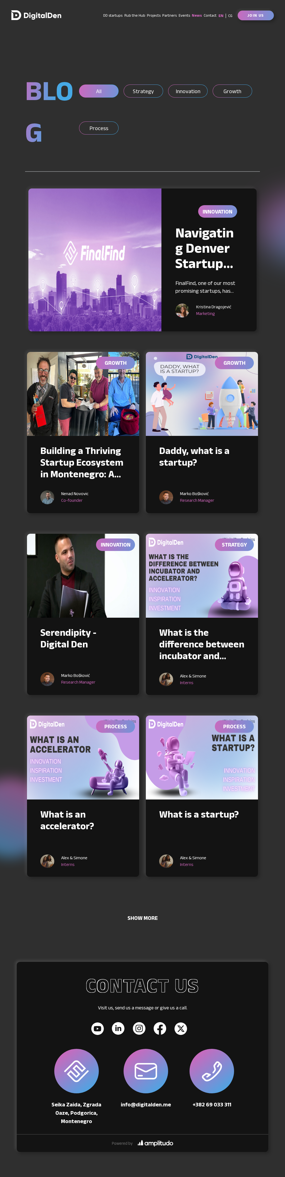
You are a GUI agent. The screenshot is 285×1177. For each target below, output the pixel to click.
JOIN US (255, 15)
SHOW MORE (142, 918)
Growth (116, 363)
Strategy (234, 545)
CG (230, 15)
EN (220, 15)
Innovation (217, 211)
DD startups (112, 15)
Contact (210, 15)
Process (115, 726)
